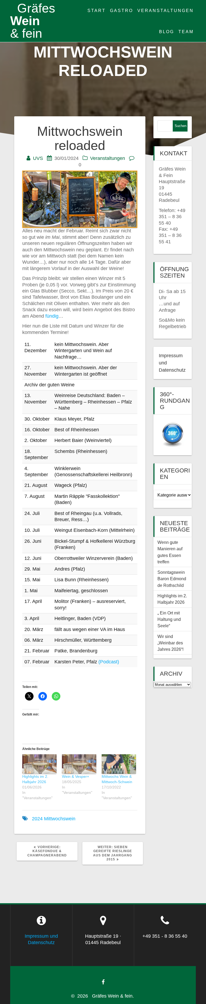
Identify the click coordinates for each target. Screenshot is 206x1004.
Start (96, 10)
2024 (37, 818)
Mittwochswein (59, 818)
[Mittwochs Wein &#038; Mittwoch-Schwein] (119, 764)
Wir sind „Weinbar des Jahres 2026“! (170, 643)
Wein (32, 21)
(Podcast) (108, 661)
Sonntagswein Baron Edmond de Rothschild (172, 579)
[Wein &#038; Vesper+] (79, 764)
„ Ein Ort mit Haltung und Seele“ (169, 619)
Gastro (121, 10)
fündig (51, 316)
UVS (38, 158)
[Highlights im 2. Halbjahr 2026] (39, 764)
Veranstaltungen (165, 10)
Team (186, 31)
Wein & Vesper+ (75, 776)
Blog (166, 31)
